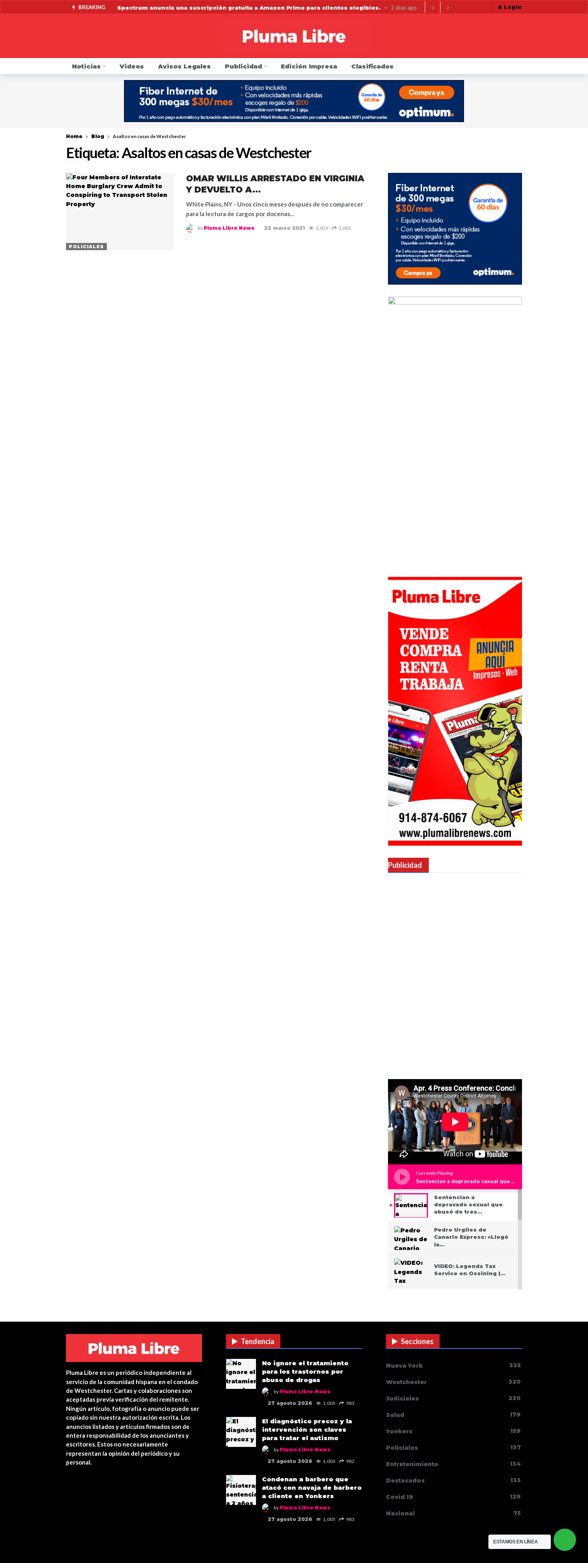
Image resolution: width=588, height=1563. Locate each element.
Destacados (453, 1480)
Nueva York (453, 1365)
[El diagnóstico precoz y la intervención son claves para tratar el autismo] (241, 1432)
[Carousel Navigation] (440, 7)
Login (513, 7)
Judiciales (453, 1398)
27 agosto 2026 (290, 1403)
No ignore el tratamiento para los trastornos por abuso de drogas (305, 1371)
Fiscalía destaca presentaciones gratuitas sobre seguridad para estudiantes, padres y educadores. (272, 7)
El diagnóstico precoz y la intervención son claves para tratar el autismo (307, 1429)
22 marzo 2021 (284, 228)
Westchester (453, 1382)
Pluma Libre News (229, 228)
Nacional (453, 1513)
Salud (453, 1415)
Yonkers (453, 1431)
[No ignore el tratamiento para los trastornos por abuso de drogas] (241, 1374)
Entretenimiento (453, 1464)
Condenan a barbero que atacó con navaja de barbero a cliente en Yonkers (312, 1487)
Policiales (86, 246)
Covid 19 (453, 1497)
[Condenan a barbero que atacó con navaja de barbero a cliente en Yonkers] (241, 1490)
